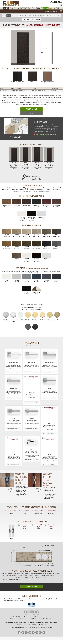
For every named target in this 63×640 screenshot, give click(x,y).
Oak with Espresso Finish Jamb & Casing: (14, 165)
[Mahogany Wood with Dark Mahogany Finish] (46, 201)
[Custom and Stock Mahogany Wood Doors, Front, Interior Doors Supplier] (12, 3)
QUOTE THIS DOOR (31, 109)
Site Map (43, 624)
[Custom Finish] (36, 288)
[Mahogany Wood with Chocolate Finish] (56, 201)
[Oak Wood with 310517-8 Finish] (36, 231)
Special (45, 8)
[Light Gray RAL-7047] (16, 276)
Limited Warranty (15, 627)
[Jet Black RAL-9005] (26, 288)
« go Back (31, 113)
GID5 (28, 19)
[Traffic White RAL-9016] (6, 276)
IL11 (47, 16)
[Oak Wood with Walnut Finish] (26, 243)
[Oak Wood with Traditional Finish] (6, 243)
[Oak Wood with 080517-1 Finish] (26, 231)
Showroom (48, 616)
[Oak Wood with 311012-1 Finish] (46, 231)
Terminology (47, 622)
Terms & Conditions (26, 627)
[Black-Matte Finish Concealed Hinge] (51, 511)
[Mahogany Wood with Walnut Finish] (16, 201)
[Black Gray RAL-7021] (56, 276)
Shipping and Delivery (46, 627)
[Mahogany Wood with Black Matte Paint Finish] (31, 213)
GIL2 (55, 16)
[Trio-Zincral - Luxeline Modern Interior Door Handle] (32, 355)
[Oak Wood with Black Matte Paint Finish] (36, 255)
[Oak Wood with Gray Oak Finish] (56, 243)
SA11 (8, 16)
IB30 (43, 16)
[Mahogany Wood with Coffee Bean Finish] (26, 201)
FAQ (33, 8)
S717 (39, 16)
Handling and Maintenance (35, 622)
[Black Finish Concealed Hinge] (51, 525)
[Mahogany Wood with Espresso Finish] (36, 201)
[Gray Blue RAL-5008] (36, 276)
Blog (25, 624)
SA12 (12, 16)
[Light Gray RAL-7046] (26, 276)
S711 (26, 16)
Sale (50, 8)
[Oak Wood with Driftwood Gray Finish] (16, 255)
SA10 (4, 16)
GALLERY (27, 8)
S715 (30, 16)
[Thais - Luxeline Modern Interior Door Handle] (14, 411)
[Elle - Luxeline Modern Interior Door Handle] (49, 414)
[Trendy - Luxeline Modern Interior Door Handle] (32, 411)
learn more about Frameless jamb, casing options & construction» (46, 135)
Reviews (34, 624)
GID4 (24, 19)
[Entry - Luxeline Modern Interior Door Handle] (32, 442)
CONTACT (56, 8)
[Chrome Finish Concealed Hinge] (11, 511)
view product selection (51, 11)
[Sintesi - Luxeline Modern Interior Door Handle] (32, 383)
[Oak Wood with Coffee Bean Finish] (36, 243)
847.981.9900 (56, 2)
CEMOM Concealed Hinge (10, 490)
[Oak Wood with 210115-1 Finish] (56, 231)
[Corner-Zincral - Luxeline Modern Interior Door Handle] (49, 355)
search (61, 5)
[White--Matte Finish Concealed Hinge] (38, 511)
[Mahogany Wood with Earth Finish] (6, 201)
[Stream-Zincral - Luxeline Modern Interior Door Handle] (14, 355)
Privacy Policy (35, 627)
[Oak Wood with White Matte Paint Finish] (26, 255)
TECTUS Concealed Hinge (38, 490)
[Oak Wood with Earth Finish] (16, 243)
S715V (34, 16)
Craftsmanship (9, 622)
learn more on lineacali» (13, 372)
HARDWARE (20, 8)
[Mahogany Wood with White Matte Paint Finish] (21, 213)
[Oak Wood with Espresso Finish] (46, 243)
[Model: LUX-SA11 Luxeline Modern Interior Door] (23, 47)
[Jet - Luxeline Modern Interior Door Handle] (14, 445)
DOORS (6, 8)
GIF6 (33, 19)
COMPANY (39, 8)
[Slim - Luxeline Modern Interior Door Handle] (49, 381)
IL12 (51, 16)
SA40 (21, 16)
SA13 (17, 16)
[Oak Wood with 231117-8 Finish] (16, 231)
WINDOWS (12, 8)
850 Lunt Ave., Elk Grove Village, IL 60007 (23, 618)
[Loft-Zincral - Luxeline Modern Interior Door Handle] (14, 381)
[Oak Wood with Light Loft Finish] (6, 231)
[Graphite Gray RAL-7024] (46, 276)
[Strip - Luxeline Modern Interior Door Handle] (49, 445)
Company (19, 624)
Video (29, 624)
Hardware (54, 622)
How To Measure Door (20, 622)
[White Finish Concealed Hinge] (38, 525)
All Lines (38, 19)
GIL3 (59, 16)
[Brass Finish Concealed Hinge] (24, 511)
